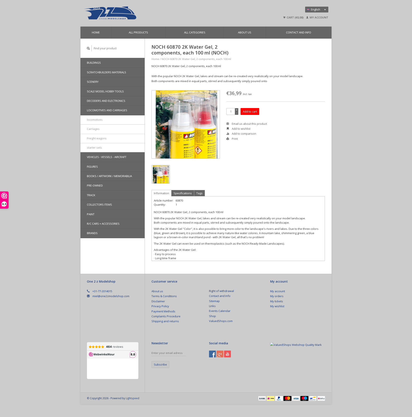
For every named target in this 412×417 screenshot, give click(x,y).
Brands (92, 233)
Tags (199, 193)
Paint (90, 214)
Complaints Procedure (165, 316)
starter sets (94, 147)
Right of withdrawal (221, 291)
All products (138, 32)
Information (161, 193)
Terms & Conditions (164, 296)
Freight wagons (97, 138)
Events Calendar (219, 311)
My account (318, 17)
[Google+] (220, 354)
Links (212, 306)
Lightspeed (132, 398)
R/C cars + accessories (103, 224)
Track (91, 195)
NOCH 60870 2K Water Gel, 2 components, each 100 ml (196, 59)
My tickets (276, 301)
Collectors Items (99, 204)
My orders (276, 296)
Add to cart (250, 111)
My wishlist (277, 306)
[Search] (88, 48)
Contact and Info (298, 32)
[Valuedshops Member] (296, 344)
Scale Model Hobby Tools (105, 91)
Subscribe (160, 364)
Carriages (93, 129)
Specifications (183, 193)
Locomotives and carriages (107, 110)
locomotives (95, 120)
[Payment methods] (262, 398)
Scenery (92, 82)
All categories (194, 32)
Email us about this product (249, 124)
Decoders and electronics (106, 101)
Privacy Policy (160, 306)
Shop (212, 316)
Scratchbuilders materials (106, 72)
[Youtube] (227, 354)
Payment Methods (163, 311)
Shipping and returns (165, 321)
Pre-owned (95, 185)
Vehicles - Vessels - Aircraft (106, 157)
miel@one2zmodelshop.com (110, 296)
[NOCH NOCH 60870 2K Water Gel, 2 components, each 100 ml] (186, 124)
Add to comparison (243, 133)
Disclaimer (158, 301)
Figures (92, 167)
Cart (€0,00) (295, 17)
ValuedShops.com (221, 321)
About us (244, 32)
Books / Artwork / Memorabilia (109, 176)
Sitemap (214, 301)
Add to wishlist (240, 129)
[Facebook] (212, 354)
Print (234, 139)
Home (96, 32)
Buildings (94, 63)
